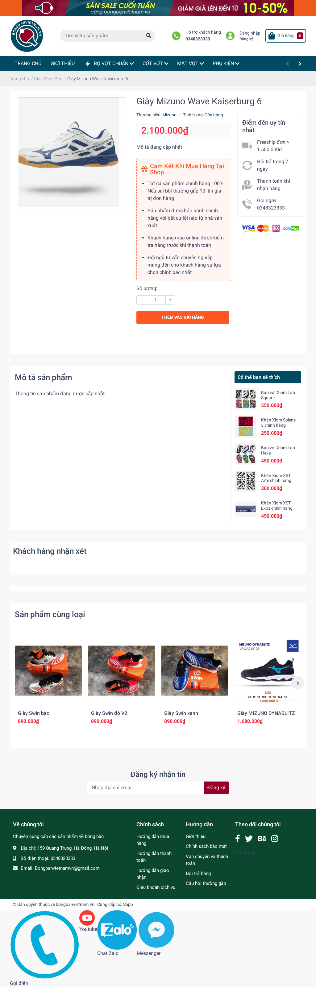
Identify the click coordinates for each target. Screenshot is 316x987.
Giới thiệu (196, 836)
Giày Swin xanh (181, 713)
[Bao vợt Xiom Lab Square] (245, 399)
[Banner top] (158, 7)
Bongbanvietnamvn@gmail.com (67, 868)
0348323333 (197, 39)
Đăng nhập (249, 33)
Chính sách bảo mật (206, 846)
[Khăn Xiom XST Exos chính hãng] (245, 509)
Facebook (245, 853)
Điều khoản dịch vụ (155, 887)
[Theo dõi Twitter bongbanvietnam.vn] (249, 838)
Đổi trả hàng (198, 873)
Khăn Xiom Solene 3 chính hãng (278, 422)
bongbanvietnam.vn (75, 904)
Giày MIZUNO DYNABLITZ (266, 713)
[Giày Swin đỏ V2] (121, 670)
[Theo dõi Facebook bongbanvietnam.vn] (237, 838)
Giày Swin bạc (33, 713)
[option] (48, 683)
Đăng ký (246, 39)
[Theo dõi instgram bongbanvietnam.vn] (274, 838)
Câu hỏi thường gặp (206, 883)
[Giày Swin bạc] (48, 670)
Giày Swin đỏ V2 (109, 713)
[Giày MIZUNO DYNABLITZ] (267, 670)
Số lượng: (146, 288)
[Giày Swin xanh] (194, 670)
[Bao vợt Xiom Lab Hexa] (245, 454)
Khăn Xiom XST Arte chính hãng (276, 478)
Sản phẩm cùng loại (50, 614)
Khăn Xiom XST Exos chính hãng (277, 505)
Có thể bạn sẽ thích (259, 377)
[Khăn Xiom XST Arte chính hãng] (245, 482)
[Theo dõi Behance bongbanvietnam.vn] (262, 838)
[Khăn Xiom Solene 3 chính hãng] (245, 426)
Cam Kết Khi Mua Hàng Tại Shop (187, 169)
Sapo (128, 904)
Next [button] (297, 683)
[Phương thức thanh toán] (270, 228)
